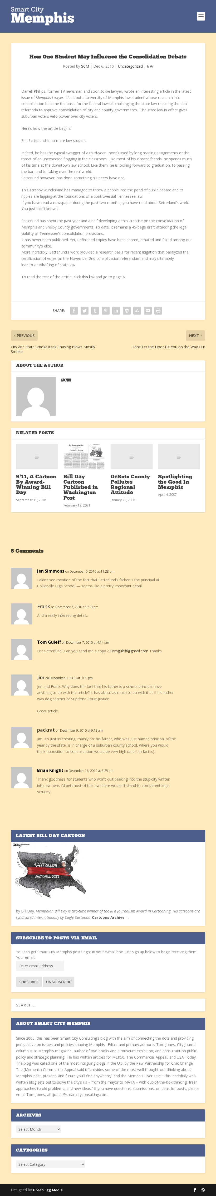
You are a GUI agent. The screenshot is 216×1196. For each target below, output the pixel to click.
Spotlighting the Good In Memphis (175, 482)
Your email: (25, 957)
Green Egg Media (48, 1190)
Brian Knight (50, 770)
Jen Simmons (50, 571)
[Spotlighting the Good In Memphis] (179, 456)
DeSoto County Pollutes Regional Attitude (130, 485)
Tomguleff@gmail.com (129, 650)
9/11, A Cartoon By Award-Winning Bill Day (36, 485)
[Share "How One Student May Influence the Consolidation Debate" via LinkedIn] (116, 310)
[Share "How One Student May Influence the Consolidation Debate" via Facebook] (74, 310)
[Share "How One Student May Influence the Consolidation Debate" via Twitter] (84, 310)
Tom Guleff (49, 642)
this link (88, 276)
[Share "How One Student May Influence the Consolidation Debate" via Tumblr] (95, 310)
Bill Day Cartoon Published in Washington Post (80, 487)
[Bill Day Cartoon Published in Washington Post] (84, 456)
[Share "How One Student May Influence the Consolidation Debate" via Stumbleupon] (137, 310)
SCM (85, 66)
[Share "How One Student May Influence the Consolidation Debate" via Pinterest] (105, 310)
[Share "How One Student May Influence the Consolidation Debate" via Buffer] (126, 310)
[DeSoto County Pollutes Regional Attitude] (132, 456)
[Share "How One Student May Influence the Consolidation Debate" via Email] (148, 310)
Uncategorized (130, 66)
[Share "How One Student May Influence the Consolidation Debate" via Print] (158, 310)
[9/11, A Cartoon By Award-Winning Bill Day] (37, 456)
